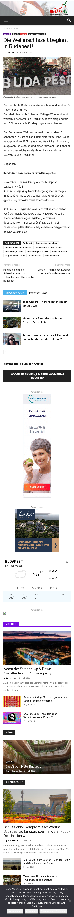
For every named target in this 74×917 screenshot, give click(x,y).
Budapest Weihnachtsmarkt (18, 247)
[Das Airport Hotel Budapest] (37, 757)
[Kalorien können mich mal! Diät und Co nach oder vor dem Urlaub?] (12, 339)
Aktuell (14, 28)
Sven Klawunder (14, 770)
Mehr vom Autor (38, 292)
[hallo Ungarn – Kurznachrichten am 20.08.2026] (12, 306)
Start (5, 28)
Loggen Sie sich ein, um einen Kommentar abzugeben (37, 376)
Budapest (27, 243)
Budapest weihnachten (46, 243)
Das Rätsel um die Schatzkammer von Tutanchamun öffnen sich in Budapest (19, 275)
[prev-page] (5, 352)
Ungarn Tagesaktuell (37, 34)
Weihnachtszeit (52, 255)
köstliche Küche (59, 251)
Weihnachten (35, 255)
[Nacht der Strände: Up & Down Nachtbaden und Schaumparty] (37, 648)
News (24, 34)
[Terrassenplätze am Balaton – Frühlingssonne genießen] (12, 881)
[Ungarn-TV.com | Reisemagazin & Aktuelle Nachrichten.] (37, 8)
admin (11, 52)
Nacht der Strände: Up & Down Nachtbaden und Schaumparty (27, 671)
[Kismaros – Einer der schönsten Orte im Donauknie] (12, 322)
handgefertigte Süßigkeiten (48, 247)
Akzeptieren (15, 911)
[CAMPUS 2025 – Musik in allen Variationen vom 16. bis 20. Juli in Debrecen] (12, 718)
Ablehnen (31, 911)
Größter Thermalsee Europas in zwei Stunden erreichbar (54, 271)
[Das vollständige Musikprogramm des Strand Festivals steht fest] (12, 702)
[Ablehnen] (69, 901)
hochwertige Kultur (14, 251)
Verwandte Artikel (15, 292)
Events (16, 34)
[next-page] (11, 352)
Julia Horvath (10, 677)
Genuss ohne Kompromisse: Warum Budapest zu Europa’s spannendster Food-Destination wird (36, 831)
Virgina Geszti (10, 840)
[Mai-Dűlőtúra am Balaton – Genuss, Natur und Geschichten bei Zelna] (12, 864)
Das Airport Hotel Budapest (24, 766)
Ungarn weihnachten (15, 255)
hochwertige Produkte (37, 251)
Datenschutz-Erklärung (53, 911)
